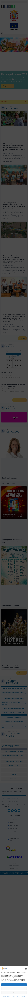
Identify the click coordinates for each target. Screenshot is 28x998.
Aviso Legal (23, 996)
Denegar (14, 989)
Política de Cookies (6, 996)
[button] (26, 968)
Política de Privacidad (15, 996)
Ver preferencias (14, 993)
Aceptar (14, 985)
